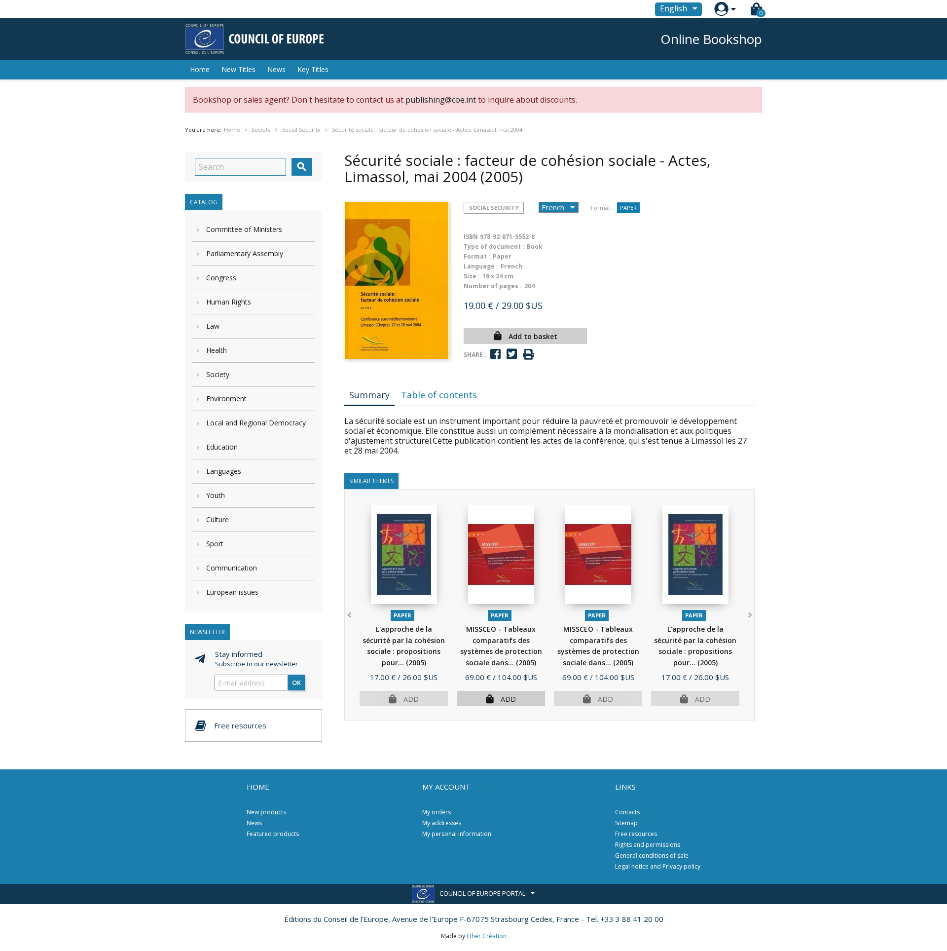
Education (222, 447)
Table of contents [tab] (439, 395)
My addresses (441, 823)
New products (266, 812)
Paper (628, 207)
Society (217, 374)
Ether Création (487, 936)
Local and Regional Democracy (256, 422)
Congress (221, 277)
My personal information (456, 834)
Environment (226, 398)
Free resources (636, 834)
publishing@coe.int (440, 99)
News (276, 69)
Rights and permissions (647, 844)
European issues (232, 592)
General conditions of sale (652, 855)
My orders (436, 812)
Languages (223, 471)
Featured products (273, 834)
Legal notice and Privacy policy (657, 866)
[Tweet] (512, 354)
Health (216, 350)
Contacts (627, 812)
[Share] (495, 354)
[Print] (528, 354)
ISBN (471, 236)
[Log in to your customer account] (721, 9)
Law (212, 326)
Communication (231, 567)
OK (296, 682)
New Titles (238, 69)
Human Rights (228, 301)
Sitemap (626, 823)
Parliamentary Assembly (244, 253)
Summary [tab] (369, 395)
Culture (217, 519)
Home (200, 69)
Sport (214, 543)
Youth (215, 495)
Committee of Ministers (244, 229)
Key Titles (312, 69)
